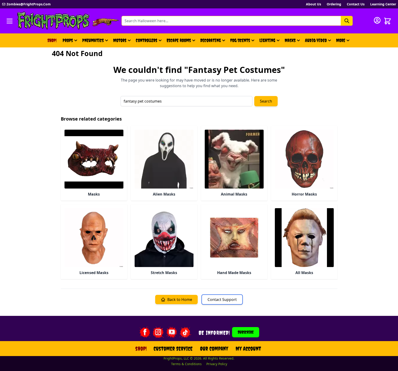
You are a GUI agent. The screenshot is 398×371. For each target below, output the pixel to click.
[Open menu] (10, 21)
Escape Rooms (179, 40)
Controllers (146, 40)
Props (68, 40)
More (343, 42)
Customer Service (173, 348)
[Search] (347, 21)
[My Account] (377, 20)
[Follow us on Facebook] (145, 332)
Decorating (210, 40)
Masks (290, 40)
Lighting (267, 40)
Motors (119, 40)
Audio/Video (316, 40)
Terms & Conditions (186, 364)
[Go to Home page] (53, 21)
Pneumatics (93, 40)
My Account (248, 348)
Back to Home (179, 299)
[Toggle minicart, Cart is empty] (387, 21)
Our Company (214, 348)
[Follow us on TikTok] (185, 332)
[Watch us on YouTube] (172, 332)
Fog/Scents (240, 40)
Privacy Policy (216, 364)
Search (266, 101)
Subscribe (246, 332)
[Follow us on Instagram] (158, 332)
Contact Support (222, 299)
